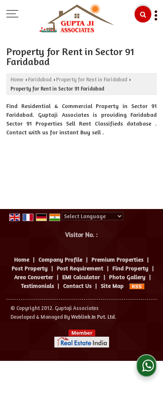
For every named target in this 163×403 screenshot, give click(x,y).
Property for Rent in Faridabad (91, 79)
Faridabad (39, 79)
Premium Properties (117, 259)
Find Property (130, 268)
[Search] (143, 14)
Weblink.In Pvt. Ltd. (93, 317)
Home (16, 79)
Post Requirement (80, 268)
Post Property (30, 268)
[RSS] (137, 285)
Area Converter (33, 276)
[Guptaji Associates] (76, 19)
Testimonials (37, 285)
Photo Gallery (127, 276)
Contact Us (77, 285)
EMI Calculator (81, 276)
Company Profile (60, 259)
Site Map (112, 285)
